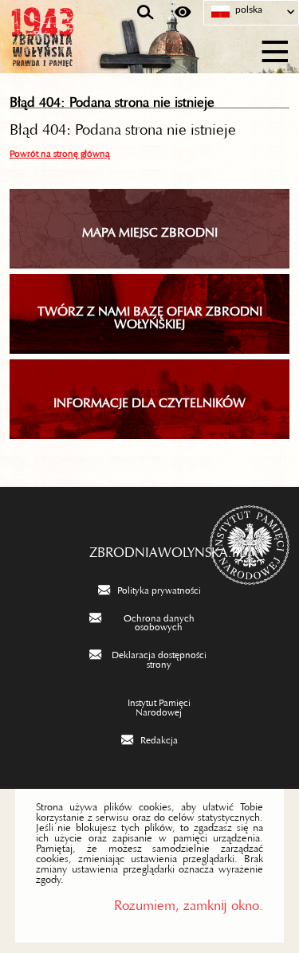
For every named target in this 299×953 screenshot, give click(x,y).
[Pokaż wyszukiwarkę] (145, 13)
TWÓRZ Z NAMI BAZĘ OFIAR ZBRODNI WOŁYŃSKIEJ (149, 314)
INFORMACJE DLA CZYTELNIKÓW (149, 399)
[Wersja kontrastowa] (183, 13)
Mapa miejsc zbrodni (150, 228)
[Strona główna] (87, 49)
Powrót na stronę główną (60, 151)
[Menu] (275, 49)
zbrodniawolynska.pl (149, 548)
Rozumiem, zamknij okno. (188, 901)
